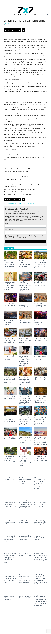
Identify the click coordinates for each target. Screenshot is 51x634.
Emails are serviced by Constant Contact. (32, 325)
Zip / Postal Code (12, 317)
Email (9, 311)
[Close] (43, 301)
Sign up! (25, 329)
